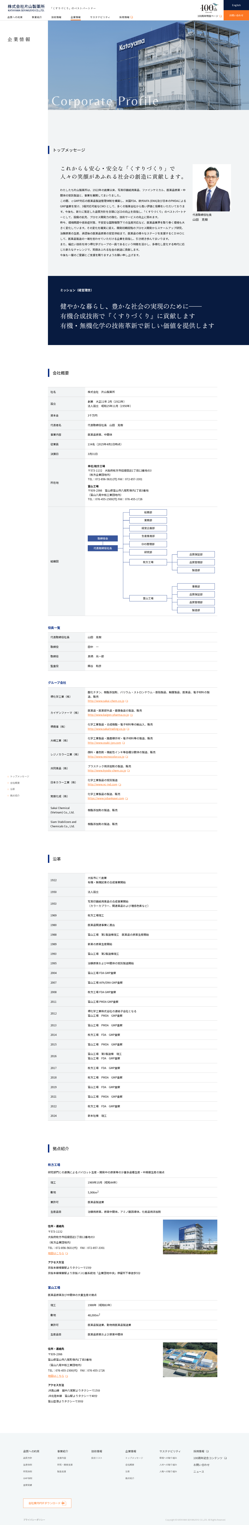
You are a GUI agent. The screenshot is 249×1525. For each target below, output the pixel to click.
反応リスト (96, 1457)
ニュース (198, 1471)
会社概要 (15, 782)
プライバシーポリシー (34, 1519)
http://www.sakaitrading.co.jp (107, 729)
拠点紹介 (15, 795)
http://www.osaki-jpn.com (104, 743)
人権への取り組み (168, 1471)
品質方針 (27, 1457)
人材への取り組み (168, 1464)
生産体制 (27, 1464)
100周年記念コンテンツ (207, 1458)
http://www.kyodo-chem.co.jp (107, 770)
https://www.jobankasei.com (106, 798)
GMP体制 (27, 1478)
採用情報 (198, 1451)
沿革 (12, 789)
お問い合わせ (201, 1465)
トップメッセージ (19, 776)
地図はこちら (56, 1253)
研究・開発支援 (65, 1464)
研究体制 (27, 1471)
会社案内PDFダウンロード (44, 1503)
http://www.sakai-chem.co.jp (106, 701)
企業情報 (76, 17)
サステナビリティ (100, 17)
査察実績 (27, 1485)
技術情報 (56, 17)
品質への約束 (15, 17)
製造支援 (61, 1471)
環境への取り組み (168, 1457)
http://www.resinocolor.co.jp (106, 756)
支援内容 (61, 1457)
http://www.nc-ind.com (102, 784)
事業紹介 (37, 17)
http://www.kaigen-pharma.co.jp (108, 715)
